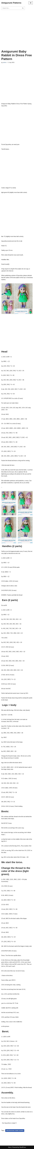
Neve (9, 1147)
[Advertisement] (17, 27)
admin (4, 62)
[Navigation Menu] (31, 2)
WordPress (22, 1147)
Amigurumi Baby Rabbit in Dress (14, 1130)
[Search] (23, 8)
